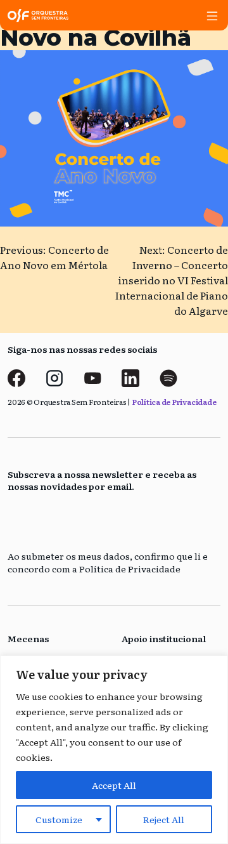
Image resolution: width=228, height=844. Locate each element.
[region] (114, 750)
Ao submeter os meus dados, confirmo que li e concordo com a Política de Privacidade (108, 562)
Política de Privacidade (174, 401)
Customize (58, 819)
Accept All (114, 785)
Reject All (163, 819)
